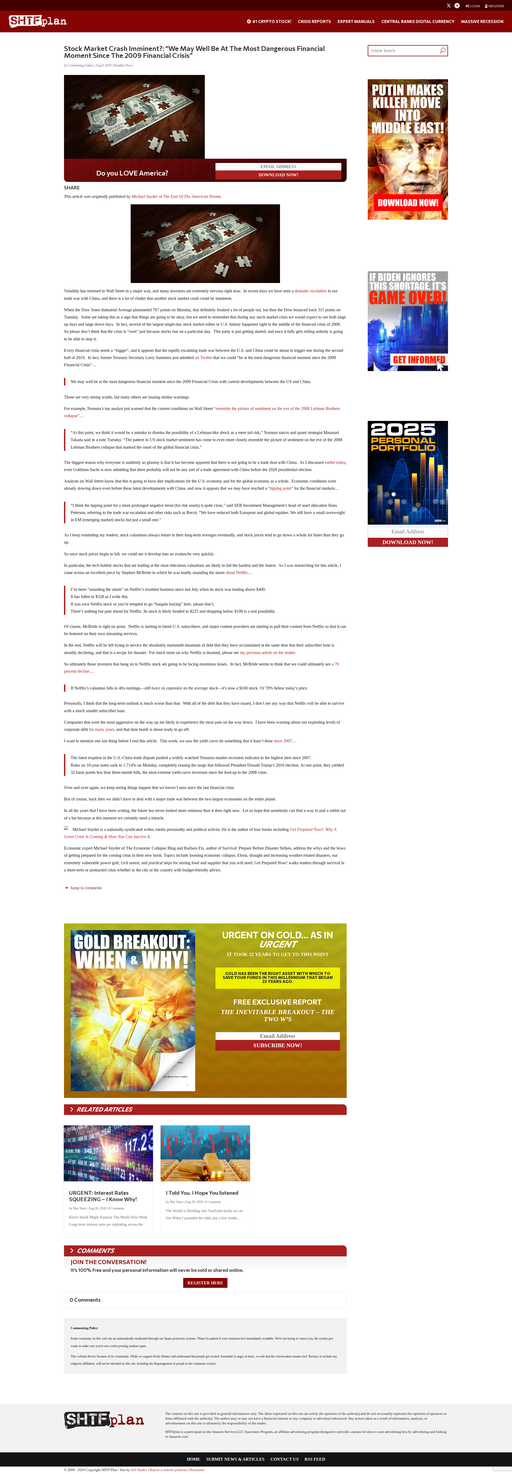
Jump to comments (85, 888)
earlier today (335, 462)
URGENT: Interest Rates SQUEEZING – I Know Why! (103, 1195)
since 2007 (283, 741)
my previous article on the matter (267, 652)
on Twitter (203, 357)
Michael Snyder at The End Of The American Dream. (177, 196)
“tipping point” (280, 488)
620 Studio (139, 1470)
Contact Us (284, 1459)
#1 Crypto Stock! (271, 21)
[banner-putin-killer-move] (408, 218)
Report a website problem (168, 1470)
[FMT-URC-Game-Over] (408, 369)
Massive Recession (482, 21)
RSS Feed (315, 1459)
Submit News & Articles (235, 1459)
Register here (205, 1283)
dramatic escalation (311, 291)
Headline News (123, 65)
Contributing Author (81, 65)
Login (474, 6)
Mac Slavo (80, 1208)
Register (496, 6)
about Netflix (237, 572)
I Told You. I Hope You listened (202, 1192)
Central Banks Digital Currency (417, 21)
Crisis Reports (314, 21)
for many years (101, 729)
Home (193, 1459)
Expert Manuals (356, 21)
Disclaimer (197, 1470)
